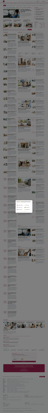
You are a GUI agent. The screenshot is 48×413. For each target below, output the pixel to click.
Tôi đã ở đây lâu (27, 209)
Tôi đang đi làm (27, 207)
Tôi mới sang (27, 205)
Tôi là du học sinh (19, 207)
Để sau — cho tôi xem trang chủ (24, 211)
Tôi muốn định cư (19, 209)
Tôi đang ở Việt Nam (20, 205)
